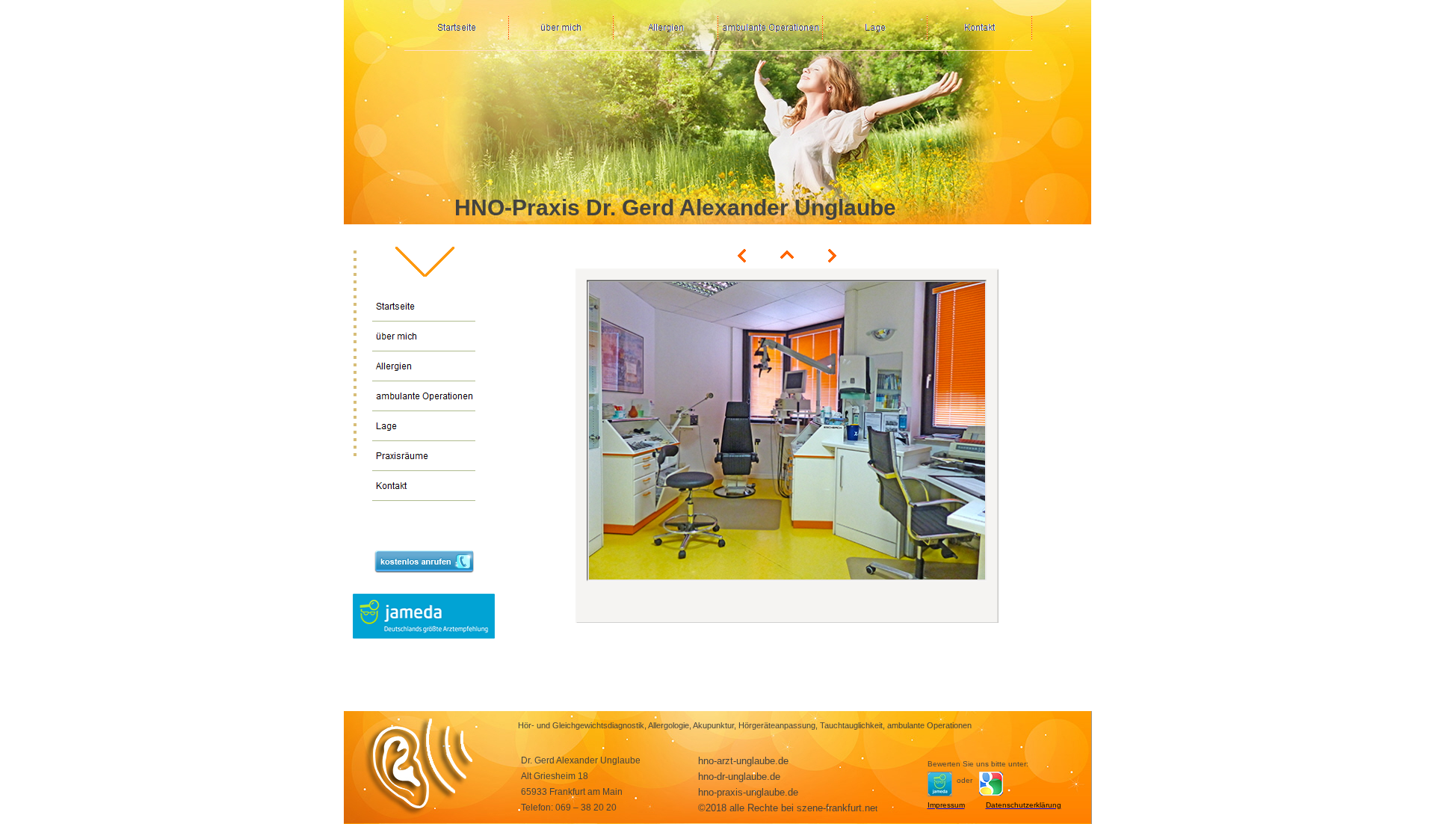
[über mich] (423, 336)
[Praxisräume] (423, 456)
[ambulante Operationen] (423, 396)
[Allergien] (423, 366)
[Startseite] (423, 307)
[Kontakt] (423, 486)
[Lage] (423, 426)
